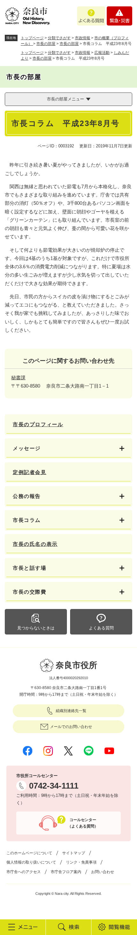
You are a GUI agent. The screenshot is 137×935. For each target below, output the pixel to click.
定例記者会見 (30, 472)
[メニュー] (23, 927)
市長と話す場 (30, 568)
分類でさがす (59, 38)
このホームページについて (29, 853)
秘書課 (18, 377)
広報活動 (102, 52)
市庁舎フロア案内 (66, 872)
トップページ (32, 38)
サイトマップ (73, 853)
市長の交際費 (30, 592)
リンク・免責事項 (81, 862)
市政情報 (82, 38)
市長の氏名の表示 (35, 544)
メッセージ (27, 448)
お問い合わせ (102, 872)
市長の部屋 (45, 43)
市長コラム (27, 520)
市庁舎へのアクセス (23, 872)
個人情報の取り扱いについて (31, 862)
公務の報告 (27, 496)
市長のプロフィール (38, 424)
